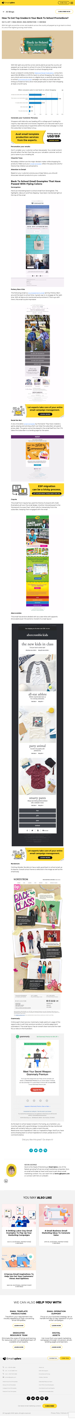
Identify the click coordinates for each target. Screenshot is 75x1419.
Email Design (17, 22)
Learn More (18, 1325)
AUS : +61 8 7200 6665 (11, 1374)
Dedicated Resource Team (45, 1381)
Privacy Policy (55, 1413)
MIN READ (19, 1243)
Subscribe (49, 1406)
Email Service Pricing (44, 1374)
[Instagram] (42, 1398)
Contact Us (53, 1358)
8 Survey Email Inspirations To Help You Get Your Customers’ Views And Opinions (19, 1276)
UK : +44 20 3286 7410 (11, 1370)
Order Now (63, 3)
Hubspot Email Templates (9, 1388)
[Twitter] (33, 1398)
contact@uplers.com (10, 1377)
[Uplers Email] (12, 1358)
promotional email (25, 79)
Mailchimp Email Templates (10, 1381)
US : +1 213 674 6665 (10, 1367)
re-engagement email (36, 293)
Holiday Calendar (43, 1377)
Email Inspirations (29, 22)
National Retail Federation (44, 73)
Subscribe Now (64, 11)
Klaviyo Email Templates (9, 1385)
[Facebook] (28, 1398)
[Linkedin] (37, 1398)
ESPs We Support (43, 1370)
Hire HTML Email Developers (46, 1385)
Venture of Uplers (66, 1413)
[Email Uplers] (8, 3)
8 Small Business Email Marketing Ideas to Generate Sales (56, 1233)
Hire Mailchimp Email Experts (47, 1388)
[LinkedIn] (6, 1181)
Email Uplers (53, 1167)
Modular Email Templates (9, 1391)
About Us (41, 1367)
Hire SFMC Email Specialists (46, 1391)
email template (35, 164)
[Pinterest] (46, 1398)
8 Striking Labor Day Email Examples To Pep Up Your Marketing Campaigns (19, 1233)
